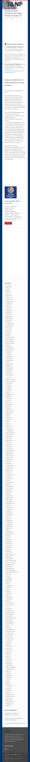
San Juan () (9, 637)
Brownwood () (10, 343)
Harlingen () (9, 459)
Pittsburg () (9, 597)
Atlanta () (8, 307)
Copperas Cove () (10, 379)
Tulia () (8, 681)
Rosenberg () (9, 622)
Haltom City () (10, 455)
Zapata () (8, 705)
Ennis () (8, 423)
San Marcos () (10, 639)
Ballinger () (9, 310)
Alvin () (8, 293)
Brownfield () (9, 339)
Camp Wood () (10, 349)
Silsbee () (8, 652)
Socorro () (9, 658)
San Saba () (9, 641)
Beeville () (9, 320)
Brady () (8, 335)
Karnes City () (9, 488)
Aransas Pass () (10, 301)
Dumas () (8, 408)
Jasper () (8, 484)
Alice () (8, 289)
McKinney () (9, 543)
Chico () (8, 362)
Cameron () (9, 347)
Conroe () (8, 377)
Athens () (8, 305)
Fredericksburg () (10, 433)
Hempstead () (10, 465)
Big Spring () (9, 326)
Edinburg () (9, 417)
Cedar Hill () (9, 358)
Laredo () (8, 511)
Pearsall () (9, 587)
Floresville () (9, 429)
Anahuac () (9, 297)
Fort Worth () (9, 431)
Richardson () (9, 614)
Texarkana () (9, 675)
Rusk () (8, 625)
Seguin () (8, 644)
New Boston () (10, 568)
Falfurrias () (9, 427)
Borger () (8, 331)
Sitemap (7, 760)
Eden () (8, 415)
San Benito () (9, 633)
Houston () (9, 475)
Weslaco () (9, 698)
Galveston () (9, 436)
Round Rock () (10, 623)
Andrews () (9, 299)
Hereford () (9, 469)
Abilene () (8, 286)
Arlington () (9, 303)
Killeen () (8, 494)
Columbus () (9, 373)
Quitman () (9, 610)
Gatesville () (9, 440)
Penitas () (8, 591)
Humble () (9, 476)
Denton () (8, 402)
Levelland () (9, 513)
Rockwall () (9, 620)
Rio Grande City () (11, 618)
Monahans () (9, 559)
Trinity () (8, 679)
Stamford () (9, 664)
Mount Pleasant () (11, 560)
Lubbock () (9, 528)
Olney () (8, 576)
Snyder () (8, 656)
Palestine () (9, 580)
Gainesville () (9, 434)
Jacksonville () (10, 482)
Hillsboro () (9, 471)
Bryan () (8, 345)
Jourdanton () (9, 486)
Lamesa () (8, 505)
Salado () (8, 627)
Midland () (9, 551)
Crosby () (8, 389)
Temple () (8, 673)
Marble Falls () (10, 534)
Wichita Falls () (10, 702)
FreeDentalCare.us (20, 723)
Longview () (9, 526)
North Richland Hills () (12, 572)
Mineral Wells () (10, 555)
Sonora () (8, 662)
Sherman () (9, 650)
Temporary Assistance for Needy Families (13, 758)
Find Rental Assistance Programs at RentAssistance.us (14, 71)
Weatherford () (10, 696)
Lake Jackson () (10, 503)
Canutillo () (9, 354)
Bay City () (9, 314)
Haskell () (8, 461)
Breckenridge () (10, 337)
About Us (12, 760)
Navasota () (9, 566)
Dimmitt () (9, 406)
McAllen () (9, 541)
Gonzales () (9, 444)
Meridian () (9, 545)
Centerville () (9, 360)
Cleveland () (9, 368)
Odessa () (8, 574)
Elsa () (7, 421)
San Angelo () (9, 629)
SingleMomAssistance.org (12, 715)
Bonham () (9, 330)
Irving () (8, 480)
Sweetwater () (10, 669)
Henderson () (9, 467)
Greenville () (9, 452)
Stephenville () (10, 665)
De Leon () (9, 398)
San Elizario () (10, 635)
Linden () (8, 518)
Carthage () (9, 356)
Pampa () (8, 581)
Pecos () (8, 589)
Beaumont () (9, 318)
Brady (21, 18)
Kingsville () (9, 497)
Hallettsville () (10, 454)
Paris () (8, 583)
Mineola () (9, 553)
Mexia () (8, 549)
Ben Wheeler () (10, 324)
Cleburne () (9, 366)
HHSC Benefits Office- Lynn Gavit (12, 202)
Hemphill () (9, 463)
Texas (17, 18)
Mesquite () (9, 547)
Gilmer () (8, 442)
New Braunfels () (10, 570)
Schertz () (8, 643)
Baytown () (9, 316)
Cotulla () (8, 385)
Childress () (9, 364)
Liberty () (8, 517)
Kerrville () (9, 492)
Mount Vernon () (10, 562)
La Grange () (9, 501)
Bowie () (8, 333)
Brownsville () (10, 341)
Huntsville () (9, 478)
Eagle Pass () (9, 412)
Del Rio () (8, 400)
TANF (15, 754)
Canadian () (9, 350)
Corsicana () (9, 383)
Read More (8, 223)
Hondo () (8, 473)
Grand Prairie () (10, 450)
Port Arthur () (9, 602)
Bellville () (9, 322)
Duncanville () (10, 410)
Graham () (9, 446)
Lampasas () (9, 507)
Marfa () (8, 536)
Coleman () (9, 371)
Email (7, 749)
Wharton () (9, 700)
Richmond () (9, 616)
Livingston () (9, 522)
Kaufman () (9, 490)
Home (12, 18)
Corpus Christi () (10, 381)
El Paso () (9, 419)
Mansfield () (9, 532)
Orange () (8, 578)
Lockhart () (9, 524)
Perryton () (9, 593)
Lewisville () (9, 515)
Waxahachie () (10, 694)
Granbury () (9, 448)
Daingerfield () (10, 394)
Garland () (9, 438)
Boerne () (8, 328)
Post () (8, 606)
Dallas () (8, 396)
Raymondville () (10, 612)
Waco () (8, 692)
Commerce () (9, 375)
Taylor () (8, 671)
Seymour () (9, 648)
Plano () (8, 601)
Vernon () (8, 688)
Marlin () (8, 538)
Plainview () (9, 599)
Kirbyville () (9, 499)
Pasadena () (9, 585)
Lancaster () (9, 509)
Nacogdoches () (10, 564)
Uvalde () (8, 684)
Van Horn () (9, 686)
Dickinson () (9, 404)
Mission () (9, 557)
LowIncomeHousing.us (11, 720)
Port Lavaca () (10, 604)
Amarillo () (9, 295)
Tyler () (8, 683)
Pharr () (8, 595)
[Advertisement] (15, 31)
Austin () (8, 309)
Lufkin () (8, 530)
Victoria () (8, 690)
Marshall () (9, 539)
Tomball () (9, 677)
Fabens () (8, 425)
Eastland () (9, 413)
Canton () (8, 352)
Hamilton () (9, 457)
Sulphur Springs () (11, 667)
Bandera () (9, 312)
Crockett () (9, 387)
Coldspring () (9, 370)
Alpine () (8, 291)
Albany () (8, 288)
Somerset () (9, 660)
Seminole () (9, 646)
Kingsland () (9, 496)
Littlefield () (9, 520)
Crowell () (8, 391)
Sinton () (8, 654)
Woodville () (9, 704)
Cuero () (8, 392)
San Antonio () (10, 631)
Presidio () (9, 608)
